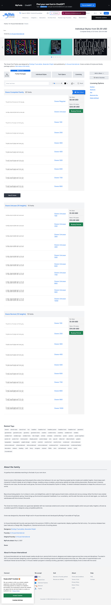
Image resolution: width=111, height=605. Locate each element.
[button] (2, 5)
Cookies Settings (17, 600)
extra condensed (42, 445)
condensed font (53, 445)
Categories (33, 17)
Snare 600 (58, 169)
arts (50, 439)
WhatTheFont (82, 17)
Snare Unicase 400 (60, 246)
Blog (74, 17)
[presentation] (2, 47)
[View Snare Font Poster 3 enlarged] (90, 47)
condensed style (64, 445)
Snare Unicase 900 (60, 291)
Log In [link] (106, 13)
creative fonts (52, 432)
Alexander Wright (48, 64)
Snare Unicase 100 (60, 214)
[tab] (52, 57)
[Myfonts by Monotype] (8, 15)
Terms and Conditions (78, 576)
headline (34, 429)
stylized (44, 448)
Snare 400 (58, 151)
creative (44, 432)
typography (8, 442)
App (91, 92)
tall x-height (35, 436)
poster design (43, 439)
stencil (6, 429)
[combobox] (38, 13)
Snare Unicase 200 (60, 225)
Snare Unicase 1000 (60, 299)
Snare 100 (58, 122)
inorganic (37, 448)
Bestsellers (42, 18)
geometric (80, 429)
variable (76, 432)
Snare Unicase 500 (60, 256)
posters (71, 436)
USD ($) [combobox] (87, 13)
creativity (60, 432)
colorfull (40, 442)
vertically (49, 436)
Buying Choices (76, 111)
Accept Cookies (17, 595)
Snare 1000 (58, 408)
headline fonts (62, 429)
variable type (17, 436)
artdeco (15, 448)
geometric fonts (35, 432)
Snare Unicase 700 (60, 273)
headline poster (52, 429)
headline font (42, 429)
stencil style (14, 429)
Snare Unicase (60, 111)
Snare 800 (58, 186)
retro (55, 448)
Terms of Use (75, 579)
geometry (26, 432)
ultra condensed (75, 442)
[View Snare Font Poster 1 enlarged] (21, 47)
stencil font (22, 429)
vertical (43, 436)
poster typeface (79, 436)
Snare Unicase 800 (60, 282)
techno (70, 448)
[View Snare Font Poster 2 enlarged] (55, 47)
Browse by (25, 17)
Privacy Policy (75, 582)
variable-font (68, 432)
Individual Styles (41, 74)
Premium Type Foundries (64, 18)
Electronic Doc (94, 95)
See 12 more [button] (12, 195)
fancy (31, 448)
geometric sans (17, 432)
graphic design (26, 442)
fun (28, 429)
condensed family (76, 445)
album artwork (70, 439)
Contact (92, 579)
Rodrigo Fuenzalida (35, 64)
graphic (78, 439)
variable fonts (26, 436)
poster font (15, 439)
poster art (7, 439)
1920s (50, 448)
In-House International (16, 24)
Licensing (78, 74)
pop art (55, 439)
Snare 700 (58, 177)
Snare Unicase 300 (60, 235)
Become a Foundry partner (60, 576)
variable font (8, 436)
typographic (16, 442)
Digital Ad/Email (94, 98)
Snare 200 (58, 132)
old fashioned (62, 448)
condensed (66, 442)
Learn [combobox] (77, 13)
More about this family (22, 66)
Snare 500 (58, 160)
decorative (8, 448)
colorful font (48, 442)
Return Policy (75, 585)
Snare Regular (60, 101)
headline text (72, 429)
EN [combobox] (95, 13)
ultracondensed (20, 445)
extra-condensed (9, 445)
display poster (33, 439)
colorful (34, 442)
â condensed (8, 451)
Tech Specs (62, 74)
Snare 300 (58, 143)
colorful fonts (57, 442)
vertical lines (57, 436)
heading (21, 448)
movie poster (24, 439)
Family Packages (20, 74)
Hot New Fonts (52, 18)
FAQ (91, 576)
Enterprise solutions (101, 17)
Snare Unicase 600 (60, 265)
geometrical (8, 432)
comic (75, 448)
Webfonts (92, 90)
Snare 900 (58, 399)
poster (65, 436)
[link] (20, 13)
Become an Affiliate (58, 579)
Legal (73, 588)
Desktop (92, 87)
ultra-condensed (31, 445)
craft (26, 448)
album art (61, 439)
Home (6, 24)
